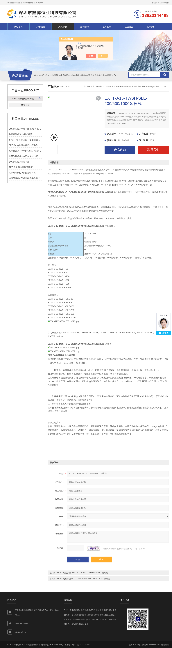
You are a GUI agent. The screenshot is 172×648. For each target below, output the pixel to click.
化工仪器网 (143, 645)
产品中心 (62, 27)
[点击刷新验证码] (93, 548)
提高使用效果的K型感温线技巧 (23, 156)
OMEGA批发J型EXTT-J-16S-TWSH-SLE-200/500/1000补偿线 (83, 579)
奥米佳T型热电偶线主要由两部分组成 (25, 140)
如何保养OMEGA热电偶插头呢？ (24, 178)
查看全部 (25, 105)
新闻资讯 (84, 27)
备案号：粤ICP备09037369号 (77, 645)
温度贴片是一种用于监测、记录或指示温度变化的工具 (25, 151)
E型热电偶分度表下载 (19, 162)
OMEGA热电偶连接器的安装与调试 (25, 145)
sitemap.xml (154, 645)
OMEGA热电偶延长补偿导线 (24, 98)
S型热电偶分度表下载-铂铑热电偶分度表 (25, 129)
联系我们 (165, 2)
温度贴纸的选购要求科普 (20, 134)
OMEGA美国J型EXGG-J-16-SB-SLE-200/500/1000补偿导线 (82, 573)
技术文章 (107, 27)
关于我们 (40, 27)
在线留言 (156, 2)
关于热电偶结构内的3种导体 (22, 173)
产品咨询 (120, 149)
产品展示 (109, 86)
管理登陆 (165, 645)
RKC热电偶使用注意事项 (21, 167)
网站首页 (18, 27)
